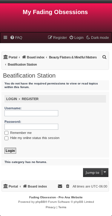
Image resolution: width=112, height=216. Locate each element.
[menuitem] (16, 38)
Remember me (20, 133)
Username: (13, 108)
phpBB (40, 201)
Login (11, 99)
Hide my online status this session (34, 138)
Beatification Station (29, 75)
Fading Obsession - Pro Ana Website (56, 197)
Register (30, 99)
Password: (12, 121)
